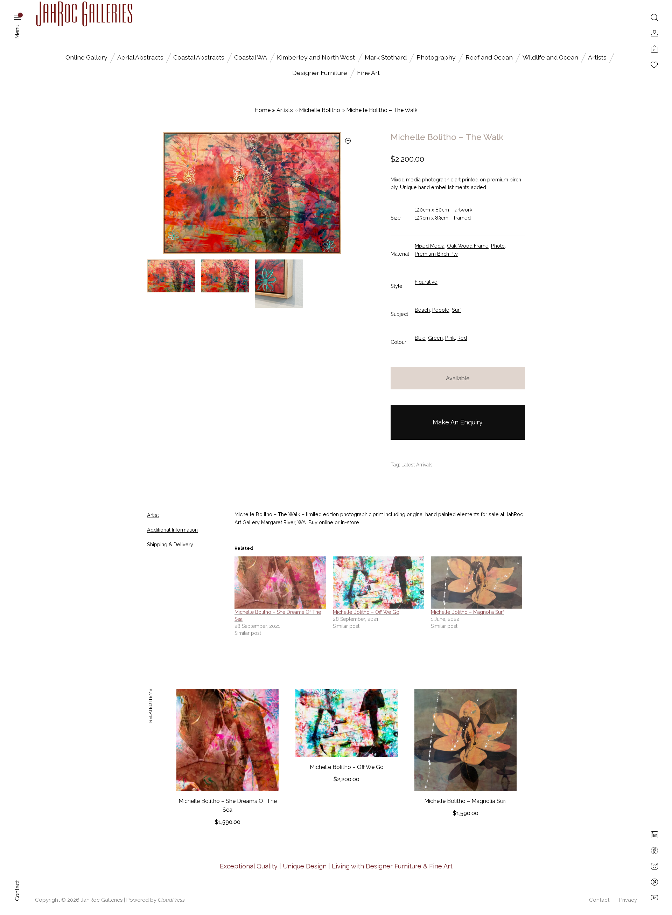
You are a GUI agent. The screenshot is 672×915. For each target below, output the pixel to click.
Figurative (426, 282)
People (440, 310)
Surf (456, 310)
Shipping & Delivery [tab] (170, 544)
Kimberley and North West (316, 57)
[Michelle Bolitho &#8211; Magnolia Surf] (476, 582)
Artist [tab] (153, 515)
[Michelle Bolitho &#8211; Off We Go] (378, 582)
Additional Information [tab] (172, 530)
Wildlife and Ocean (550, 57)
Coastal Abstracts (198, 57)
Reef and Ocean (489, 57)
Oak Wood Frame (468, 246)
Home (262, 110)
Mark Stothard (386, 57)
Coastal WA (250, 57)
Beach (422, 310)
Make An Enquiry (458, 422)
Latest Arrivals (417, 464)
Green (435, 338)
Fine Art (368, 72)
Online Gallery (86, 57)
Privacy (628, 900)
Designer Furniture (319, 72)
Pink (450, 338)
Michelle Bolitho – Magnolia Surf (467, 612)
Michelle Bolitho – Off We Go (366, 612)
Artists (597, 57)
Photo (498, 246)
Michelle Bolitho (319, 110)
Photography (436, 57)
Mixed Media (429, 246)
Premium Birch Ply (436, 254)
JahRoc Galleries (101, 900)
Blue (420, 338)
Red (462, 338)
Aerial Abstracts (140, 57)
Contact (599, 900)
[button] (348, 141)
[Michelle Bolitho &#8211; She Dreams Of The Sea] (280, 582)
